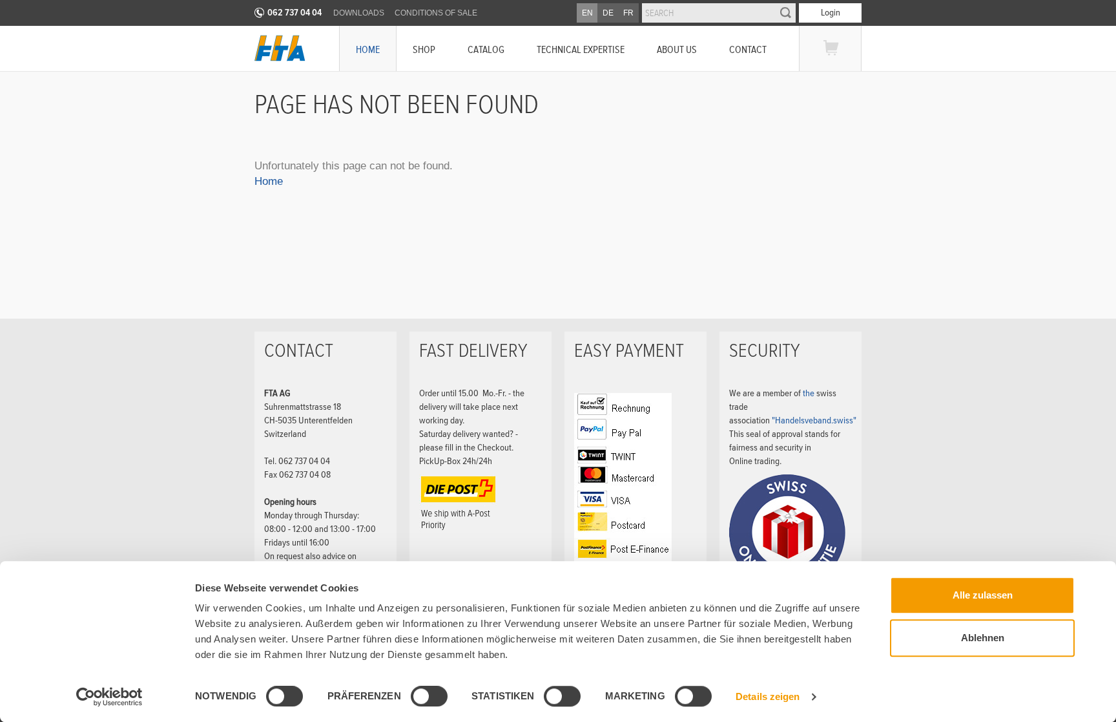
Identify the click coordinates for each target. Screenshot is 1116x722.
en (587, 12)
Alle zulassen (983, 594)
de (608, 12)
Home (368, 49)
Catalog (486, 49)
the (809, 393)
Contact (748, 49)
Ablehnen (982, 637)
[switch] (418, 698)
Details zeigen (768, 696)
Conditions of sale (436, 12)
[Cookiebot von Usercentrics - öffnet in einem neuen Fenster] (109, 696)
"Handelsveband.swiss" (814, 420)
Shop (424, 49)
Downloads (358, 12)
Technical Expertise (581, 49)
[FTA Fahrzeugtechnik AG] (279, 48)
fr (628, 12)
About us (677, 49)
